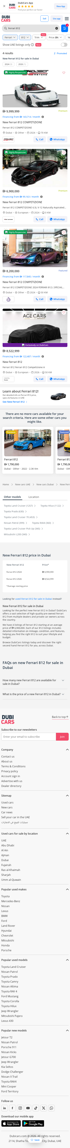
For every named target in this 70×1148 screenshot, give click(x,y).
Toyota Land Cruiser (13, 967)
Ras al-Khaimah (10, 870)
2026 (20, 64)
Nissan (5, 906)
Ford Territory (9, 1091)
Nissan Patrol (9, 972)
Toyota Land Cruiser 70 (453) (19, 517)
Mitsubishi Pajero (12, 1016)
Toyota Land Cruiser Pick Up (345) (22, 528)
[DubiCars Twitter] (43, 1108)
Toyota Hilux (8, 1006)
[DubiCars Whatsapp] (51, 1108)
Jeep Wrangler (10, 1011)
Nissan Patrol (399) (14, 522)
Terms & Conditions (13, 766)
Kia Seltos (7, 1067)
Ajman (5, 855)
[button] (4, 6)
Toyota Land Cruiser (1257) (18, 505)
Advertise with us (11, 781)
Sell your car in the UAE (15, 817)
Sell (44, 18)
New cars (7, 807)
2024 (7, 64)
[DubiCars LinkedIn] (4, 1108)
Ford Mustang (9, 996)
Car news (7, 812)
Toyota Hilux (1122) (51, 505)
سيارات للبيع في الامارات (14, 822)
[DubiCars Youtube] (28, 1108)
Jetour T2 (6, 1037)
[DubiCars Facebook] (12, 1108)
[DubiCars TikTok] (35, 1108)
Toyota (5, 896)
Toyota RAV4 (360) (42, 522)
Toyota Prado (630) (14, 511)
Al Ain (4, 850)
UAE (3, 840)
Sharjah (6, 875)
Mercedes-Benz (10, 901)
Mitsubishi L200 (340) (16, 534)
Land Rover (8, 926)
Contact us (7, 756)
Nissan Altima (9, 986)
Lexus (4, 911)
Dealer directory (11, 786)
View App (60, 6)
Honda (5, 945)
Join (62, 736)
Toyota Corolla (10, 1001)
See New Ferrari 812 (14, 401)
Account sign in (10, 776)
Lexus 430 (7, 1021)
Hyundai (6, 930)
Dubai (5, 860)
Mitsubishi (7, 940)
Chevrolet (7, 935)
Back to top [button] (59, 717)
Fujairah (6, 865)
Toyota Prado (9, 976)
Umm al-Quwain (11, 880)
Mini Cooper (8, 1086)
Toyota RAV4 (8, 1081)
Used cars (7, 802)
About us (6, 761)
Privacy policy (9, 771)
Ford (4, 921)
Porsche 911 (8, 1047)
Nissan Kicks (8, 1052)
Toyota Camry (9, 981)
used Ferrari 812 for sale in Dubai (33, 598)
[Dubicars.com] (7, 719)
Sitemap (6, 795)
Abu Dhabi (7, 845)
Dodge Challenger (12, 1072)
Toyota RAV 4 (9, 991)
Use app (56, 18)
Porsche (6, 950)
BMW (4, 916)
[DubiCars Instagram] (20, 1108)
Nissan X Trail (9, 1076)
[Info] (32, 44)
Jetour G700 (8, 1057)
